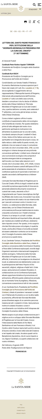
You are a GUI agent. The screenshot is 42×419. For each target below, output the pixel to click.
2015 (9, 13)
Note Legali (21, 407)
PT (31, 31)
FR (23, 31)
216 (30, 148)
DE (11, 31)
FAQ (21, 404)
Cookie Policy (21, 410)
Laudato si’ (30, 88)
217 (26, 164)
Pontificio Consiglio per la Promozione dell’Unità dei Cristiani (20, 289)
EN (15, 31)
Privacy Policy (21, 413)
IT (27, 31)
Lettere (4, 13)
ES (20, 31)
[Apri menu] (39, 4)
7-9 (36, 88)
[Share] (38, 22)
